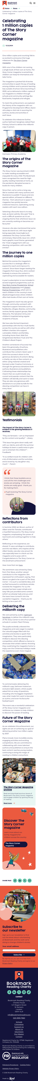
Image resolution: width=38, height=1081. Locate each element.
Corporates (19, 1024)
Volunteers (19, 1032)
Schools (19, 1022)
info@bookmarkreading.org (19, 1015)
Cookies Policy (25, 1065)
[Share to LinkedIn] (20, 881)
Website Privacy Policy (10, 1068)
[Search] (30, 3)
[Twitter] (19, 992)
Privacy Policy (7, 963)
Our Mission (19, 1034)
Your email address (10, 946)
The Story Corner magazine (12, 844)
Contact (19, 1037)
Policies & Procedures (10, 1065)
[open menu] (34, 3)
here (21, 565)
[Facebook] (9, 992)
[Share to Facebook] (15, 881)
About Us (19, 1029)
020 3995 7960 (19, 1018)
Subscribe (18, 955)
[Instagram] (24, 992)
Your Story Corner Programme (14, 285)
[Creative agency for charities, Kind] (12, 1078)
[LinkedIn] (14, 992)
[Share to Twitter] (25, 881)
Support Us (19, 1027)
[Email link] (30, 881)
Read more (8, 803)
